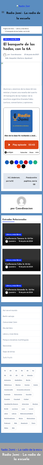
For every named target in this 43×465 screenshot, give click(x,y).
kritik (6, 409)
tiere (33, 423)
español (7, 399)
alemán (30, 375)
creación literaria (23, 389)
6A (17, 375)
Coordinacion (16, 55)
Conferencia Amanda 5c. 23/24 (19, 290)
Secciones (7, 346)
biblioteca (8, 385)
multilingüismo (9, 418)
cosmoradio (8, 389)
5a (33, 370)
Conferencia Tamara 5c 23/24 (19, 239)
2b (16, 370)
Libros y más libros (11, 39)
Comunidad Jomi (10, 322)
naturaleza (31, 418)
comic (35, 385)
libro (6, 413)
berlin (28, 380)
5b (5, 375)
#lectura (20, 58)
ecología (7, 394)
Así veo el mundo (10, 310)
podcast (7, 423)
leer (23, 409)
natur (21, 418)
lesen (31, 409)
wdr (13, 428)
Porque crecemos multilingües (16, 340)
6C (22, 375)
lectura (15, 409)
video (6, 428)
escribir (29, 394)
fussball (17, 399)
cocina (27, 385)
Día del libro (8, 328)
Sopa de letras (9, 352)
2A (10, 370)
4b (27, 370)
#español (12, 58)
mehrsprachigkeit (26, 413)
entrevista (18, 394)
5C (11, 375)
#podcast (28, 58)
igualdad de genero (11, 404)
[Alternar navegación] (3, 12)
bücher (18, 385)
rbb (15, 423)
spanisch (24, 423)
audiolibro (18, 380)
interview (25, 404)
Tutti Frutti (7, 358)
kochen (35, 404)
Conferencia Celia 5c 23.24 (17, 264)
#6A (6, 58)
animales (7, 380)
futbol (26, 399)
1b (5, 370)
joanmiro (12, 241)
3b (22, 370)
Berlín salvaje (8, 316)
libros (14, 413)
